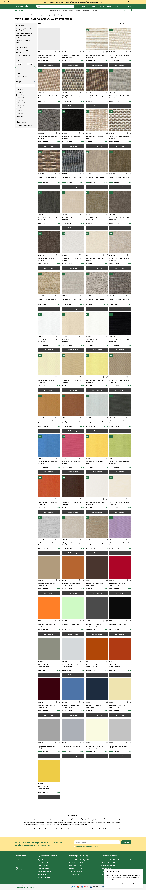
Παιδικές (18, 37)
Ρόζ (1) (20, 110)
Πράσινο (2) (21, 102)
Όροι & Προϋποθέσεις (44, 877)
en (130, 6)
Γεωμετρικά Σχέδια (21, 44)
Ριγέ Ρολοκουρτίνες (21, 47)
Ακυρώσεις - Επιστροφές (45, 871)
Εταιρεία (17, 860)
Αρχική (16, 15)
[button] (25, 25)
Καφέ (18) (21, 97)
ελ (128, 6)
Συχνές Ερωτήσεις (43, 860)
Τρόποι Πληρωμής (43, 865)
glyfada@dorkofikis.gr (75, 865)
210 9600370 (81, 862)
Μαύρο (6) (21, 108)
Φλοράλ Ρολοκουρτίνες (23, 55)
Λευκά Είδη (94, 10)
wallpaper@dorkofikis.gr (108, 865)
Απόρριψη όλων (112, 883)
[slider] (16, 67)
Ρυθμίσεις (124, 883)
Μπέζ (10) (21, 92)
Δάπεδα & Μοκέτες (74, 10)
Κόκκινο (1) (21, 113)
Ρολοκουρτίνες (29, 15)
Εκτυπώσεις (85, 10)
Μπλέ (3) (20, 100)
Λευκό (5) (21, 95)
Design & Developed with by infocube (26, 887)
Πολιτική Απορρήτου (43, 874)
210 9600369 (73, 862)
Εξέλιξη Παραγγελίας (44, 862)
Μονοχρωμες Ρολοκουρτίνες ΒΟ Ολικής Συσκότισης (48, 15)
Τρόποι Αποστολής (43, 868)
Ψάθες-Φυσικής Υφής (22, 50)
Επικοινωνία (18, 862)
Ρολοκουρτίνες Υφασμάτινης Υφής (24, 41)
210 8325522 (105, 862)
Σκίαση (65, 10)
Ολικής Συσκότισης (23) (25, 125)
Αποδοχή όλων (135, 883)
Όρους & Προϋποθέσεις (92, 846)
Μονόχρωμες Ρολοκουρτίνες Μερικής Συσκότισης (24, 29)
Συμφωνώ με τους (87, 846)
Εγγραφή (126, 842)
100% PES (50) (22, 76)
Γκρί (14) (20, 90)
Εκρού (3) (21, 105)
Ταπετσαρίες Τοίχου (54, 10)
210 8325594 (113, 862)
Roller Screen (20, 52)
